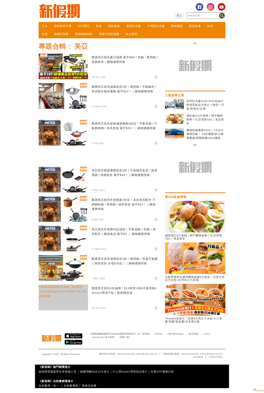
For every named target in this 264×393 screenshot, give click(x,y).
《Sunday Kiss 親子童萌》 (103, 337)
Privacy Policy (215, 357)
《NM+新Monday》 (175, 334)
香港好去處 (133, 25)
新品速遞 (195, 25)
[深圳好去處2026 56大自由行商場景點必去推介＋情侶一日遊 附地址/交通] (174, 104)
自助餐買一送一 (49, 385)
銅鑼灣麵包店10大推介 (95, 371)
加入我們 (131, 34)
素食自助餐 (89, 385)
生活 (45, 34)
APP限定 (84, 25)
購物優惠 (177, 25)
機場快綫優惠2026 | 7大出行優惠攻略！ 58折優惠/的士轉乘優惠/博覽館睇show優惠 (205, 134)
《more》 (206, 334)
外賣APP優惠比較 (162, 371)
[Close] (259, 390)
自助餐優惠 (71, 385)
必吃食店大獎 (63, 25)
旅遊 (210, 25)
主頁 (45, 25)
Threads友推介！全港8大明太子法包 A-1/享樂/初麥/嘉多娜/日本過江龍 (193, 320)
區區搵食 (114, 25)
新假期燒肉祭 (83, 34)
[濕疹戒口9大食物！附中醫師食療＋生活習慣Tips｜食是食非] (174, 119)
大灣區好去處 (156, 25)
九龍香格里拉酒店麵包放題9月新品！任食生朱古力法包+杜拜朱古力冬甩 (195, 278)
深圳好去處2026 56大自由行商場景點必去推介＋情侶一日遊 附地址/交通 (205, 105)
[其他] (156, 78)
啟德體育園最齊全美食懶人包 (57, 371)
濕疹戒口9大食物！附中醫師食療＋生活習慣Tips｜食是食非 (205, 119)
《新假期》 (145, 334)
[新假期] (85, 11)
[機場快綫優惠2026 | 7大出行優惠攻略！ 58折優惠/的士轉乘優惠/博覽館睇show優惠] (174, 133)
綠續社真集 (61, 34)
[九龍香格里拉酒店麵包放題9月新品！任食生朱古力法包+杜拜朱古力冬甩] (195, 257)
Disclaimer (198, 357)
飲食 (99, 25)
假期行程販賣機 (109, 34)
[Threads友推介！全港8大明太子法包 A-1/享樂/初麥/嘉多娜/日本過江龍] (195, 299)
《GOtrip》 (158, 334)
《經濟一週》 (124, 337)
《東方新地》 (193, 334)
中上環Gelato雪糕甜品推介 (130, 371)
